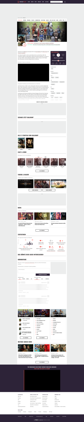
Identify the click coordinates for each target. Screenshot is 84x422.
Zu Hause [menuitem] (47, 1)
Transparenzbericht (39, 416)
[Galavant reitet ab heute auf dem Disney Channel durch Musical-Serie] (42, 216)
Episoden (28, 20)
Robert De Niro (44, 404)
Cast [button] (38, 157)
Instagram (30, 411)
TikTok (35, 411)
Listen (60, 20)
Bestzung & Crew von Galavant (24, 155)
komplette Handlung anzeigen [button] (42, 101)
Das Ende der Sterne (33, 396)
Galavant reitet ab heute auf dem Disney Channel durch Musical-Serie (41, 224)
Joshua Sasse (44, 51)
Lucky (54, 334)
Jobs (46, 416)
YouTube (24, 411)
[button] (53, 63)
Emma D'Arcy (44, 401)
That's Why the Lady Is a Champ (42, 368)
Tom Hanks (44, 403)
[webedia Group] (42, 420)
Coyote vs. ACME (57, 401)
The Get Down (38, 318)
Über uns (19, 396)
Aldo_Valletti (25, 324)
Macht (61, 97)
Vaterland (56, 404)
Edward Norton (44, 396)
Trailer (32, 20)
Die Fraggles (38, 327)
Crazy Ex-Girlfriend (39, 322)
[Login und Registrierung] (65, 2)
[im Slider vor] (66, 20)
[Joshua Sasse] (21, 162)
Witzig (63, 93)
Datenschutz (31, 416)
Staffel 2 (29, 149)
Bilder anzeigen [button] (49, 190)
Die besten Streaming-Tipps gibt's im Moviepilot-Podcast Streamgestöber (46, 44)
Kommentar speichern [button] (43, 274)
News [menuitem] (36, 1)
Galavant (38, 329)
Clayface (56, 403)
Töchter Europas (32, 401)
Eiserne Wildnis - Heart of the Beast (60, 406)
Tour (18, 404)
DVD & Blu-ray (52, 20)
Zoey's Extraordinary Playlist (41, 320)
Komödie (57, 77)
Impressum (20, 416)
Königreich (56, 97)
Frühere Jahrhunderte (54, 81)
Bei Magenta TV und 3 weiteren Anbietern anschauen (44, 43)
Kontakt (19, 403)
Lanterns (54, 318)
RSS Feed (50, 411)
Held (52, 97)
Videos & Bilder (23, 174)
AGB (25, 416)
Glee (37, 332)
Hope (55, 396)
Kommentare (37, 20)
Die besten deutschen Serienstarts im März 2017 (58, 224)
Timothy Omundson (21, 53)
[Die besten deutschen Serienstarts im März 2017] (58, 216)
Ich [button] (31, 278)
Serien (21, 17)
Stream (24, 20)
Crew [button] (45, 157)
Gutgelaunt (53, 93)
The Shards (54, 325)
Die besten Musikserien (51, 250)
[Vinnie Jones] (62, 162)
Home (19, 17)
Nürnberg (31, 406)
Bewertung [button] (47, 278)
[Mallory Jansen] (46, 162)
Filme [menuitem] (29, 1)
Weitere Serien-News (25, 342)
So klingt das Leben (33, 399)
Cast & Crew (22, 152)
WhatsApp (45, 411)
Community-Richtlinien (29, 262)
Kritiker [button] (27, 278)
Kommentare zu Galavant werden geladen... (27, 266)
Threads (39, 411)
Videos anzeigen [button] (35, 190)
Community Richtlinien (21, 406)
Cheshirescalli (25, 320)
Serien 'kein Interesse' (26, 323)
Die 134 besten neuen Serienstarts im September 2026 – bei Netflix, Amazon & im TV (41, 356)
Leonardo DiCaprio (45, 406)
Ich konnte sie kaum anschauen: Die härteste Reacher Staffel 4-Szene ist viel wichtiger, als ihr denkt (58, 356)
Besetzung (43, 20)
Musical (52, 77)
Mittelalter (52, 84)
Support (19, 401)
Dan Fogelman (38, 51)
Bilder (47, 20)
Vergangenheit (62, 81)
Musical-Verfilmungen (26, 318)
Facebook (19, 411)
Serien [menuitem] (32, 1)
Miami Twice (24, 334)
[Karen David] (38, 162)
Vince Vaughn (44, 399)
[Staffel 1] (21, 143)
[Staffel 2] (29, 143)
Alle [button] (19, 278)
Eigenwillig (58, 93)
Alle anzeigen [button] (42, 170)
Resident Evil (57, 399)
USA (52, 68)
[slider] (58, 60)
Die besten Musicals (61, 250)
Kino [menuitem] (43, 1)
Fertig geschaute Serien (26, 327)
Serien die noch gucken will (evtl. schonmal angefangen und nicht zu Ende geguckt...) (27, 332)
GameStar (51, 416)
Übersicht (20, 20)
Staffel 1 (21, 149)
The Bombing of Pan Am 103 (57, 322)
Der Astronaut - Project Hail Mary (35, 403)
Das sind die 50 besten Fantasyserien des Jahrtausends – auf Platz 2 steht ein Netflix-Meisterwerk (25, 224)
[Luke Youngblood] (54, 162)
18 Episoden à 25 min (54, 73)
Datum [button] (37, 278)
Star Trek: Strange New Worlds (57, 332)
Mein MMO (64, 416)
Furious (54, 329)
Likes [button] (42, 278)
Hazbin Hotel (38, 325)
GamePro (57, 416)
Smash (37, 334)
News (57, 20)
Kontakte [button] (23, 278)
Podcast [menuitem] (39, 1)
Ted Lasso (54, 327)
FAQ (18, 399)
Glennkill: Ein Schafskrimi (34, 404)
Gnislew (24, 329)
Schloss (52, 88)
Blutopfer (54, 320)
